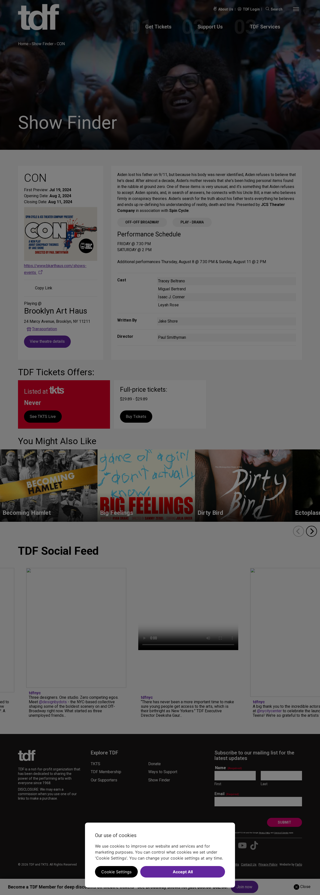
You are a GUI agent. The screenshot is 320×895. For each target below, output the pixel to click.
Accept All (183, 871)
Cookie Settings (116, 871)
